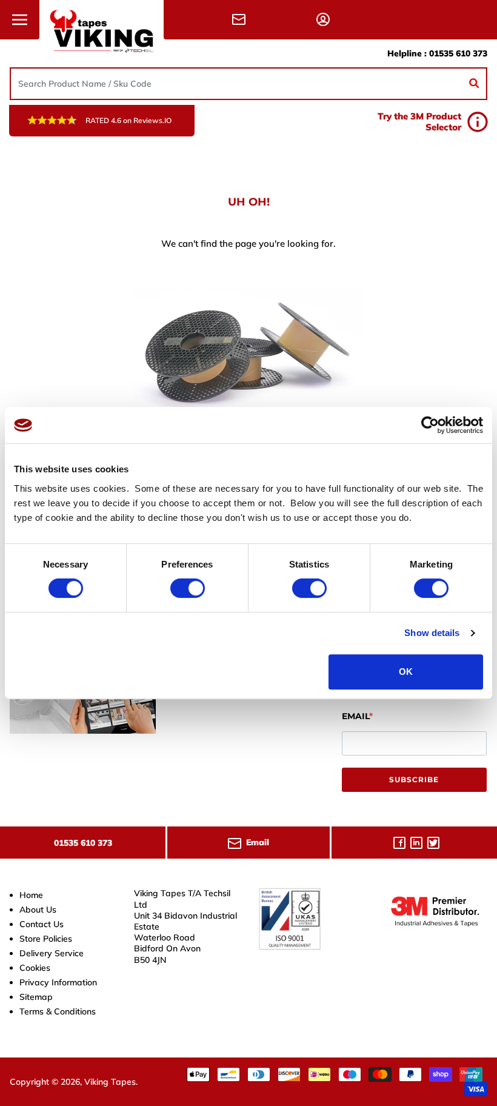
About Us (37, 909)
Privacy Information (58, 982)
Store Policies (45, 938)
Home (31, 895)
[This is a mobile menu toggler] (19, 19)
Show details (431, 633)
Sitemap (36, 996)
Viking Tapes (110, 1081)
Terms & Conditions (57, 1011)
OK (406, 671)
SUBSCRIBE (414, 779)
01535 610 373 (458, 53)
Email (355, 716)
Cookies (34, 967)
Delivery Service (51, 953)
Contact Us (41, 924)
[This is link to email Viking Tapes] (241, 19)
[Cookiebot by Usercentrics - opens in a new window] (430, 425)
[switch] (187, 588)
